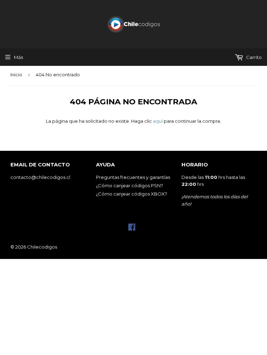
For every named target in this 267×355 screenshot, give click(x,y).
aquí (158, 121)
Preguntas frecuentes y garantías (133, 177)
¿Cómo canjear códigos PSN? (129, 185)
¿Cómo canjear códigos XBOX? (131, 194)
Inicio (16, 74)
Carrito (253, 57)
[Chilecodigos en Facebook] (131, 229)
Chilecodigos (42, 247)
